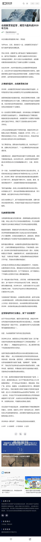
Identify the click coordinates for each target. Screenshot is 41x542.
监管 (27, 426)
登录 (37, 3)
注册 (32, 3)
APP (4, 426)
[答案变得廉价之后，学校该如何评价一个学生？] (12, 482)
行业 (18, 33)
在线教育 (11, 426)
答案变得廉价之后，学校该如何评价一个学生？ (12, 491)
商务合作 (9, 524)
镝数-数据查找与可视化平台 (9, 532)
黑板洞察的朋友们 (11, 32)
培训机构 (20, 426)
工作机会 (3, 524)
